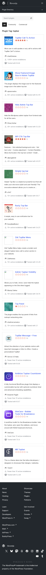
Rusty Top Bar (21, 205)
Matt (5, 529)
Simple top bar (21, 171)
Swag (27, 518)
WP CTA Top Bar (22, 136)
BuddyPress (8, 536)
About (4, 488)
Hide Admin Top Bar (24, 105)
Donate (28, 514)
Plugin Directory (7, 10)
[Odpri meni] (42, 3)
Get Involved (29, 507)
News (4, 492)
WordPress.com (9, 525)
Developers (6, 514)
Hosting (5, 496)
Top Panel (19, 304)
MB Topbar (20, 449)
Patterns (27, 500)
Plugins (27, 496)
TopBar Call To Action (25, 38)
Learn (4, 507)
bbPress (6, 532)
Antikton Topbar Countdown (28, 373)
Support (5, 510)
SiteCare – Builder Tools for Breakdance (25, 412)
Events (27, 510)
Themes (27, 492)
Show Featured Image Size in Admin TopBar (25, 74)
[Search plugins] (31, 18)
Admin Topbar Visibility (25, 272)
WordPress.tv (8, 518)
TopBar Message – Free (26, 335)
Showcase (28, 488)
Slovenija (10, 546)
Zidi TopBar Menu (23, 237)
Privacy (5, 500)
